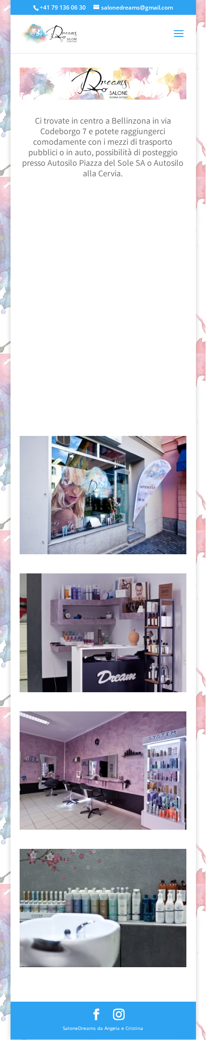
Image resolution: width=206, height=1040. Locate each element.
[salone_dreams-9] (103, 552)
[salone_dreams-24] (103, 965)
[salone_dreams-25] (103, 690)
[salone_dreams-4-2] (103, 827)
